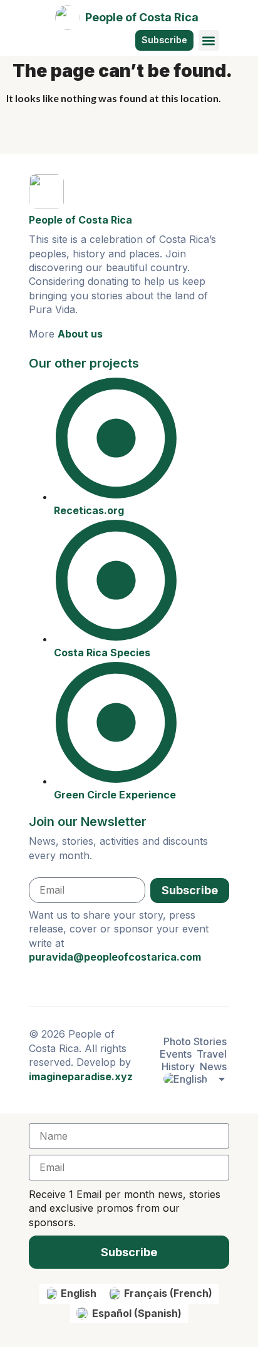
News (213, 1066)
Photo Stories (195, 1041)
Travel (212, 1054)
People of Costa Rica (142, 17)
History (178, 1066)
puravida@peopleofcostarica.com (115, 957)
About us (80, 334)
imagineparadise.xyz (81, 1076)
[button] (209, 40)
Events (176, 1054)
